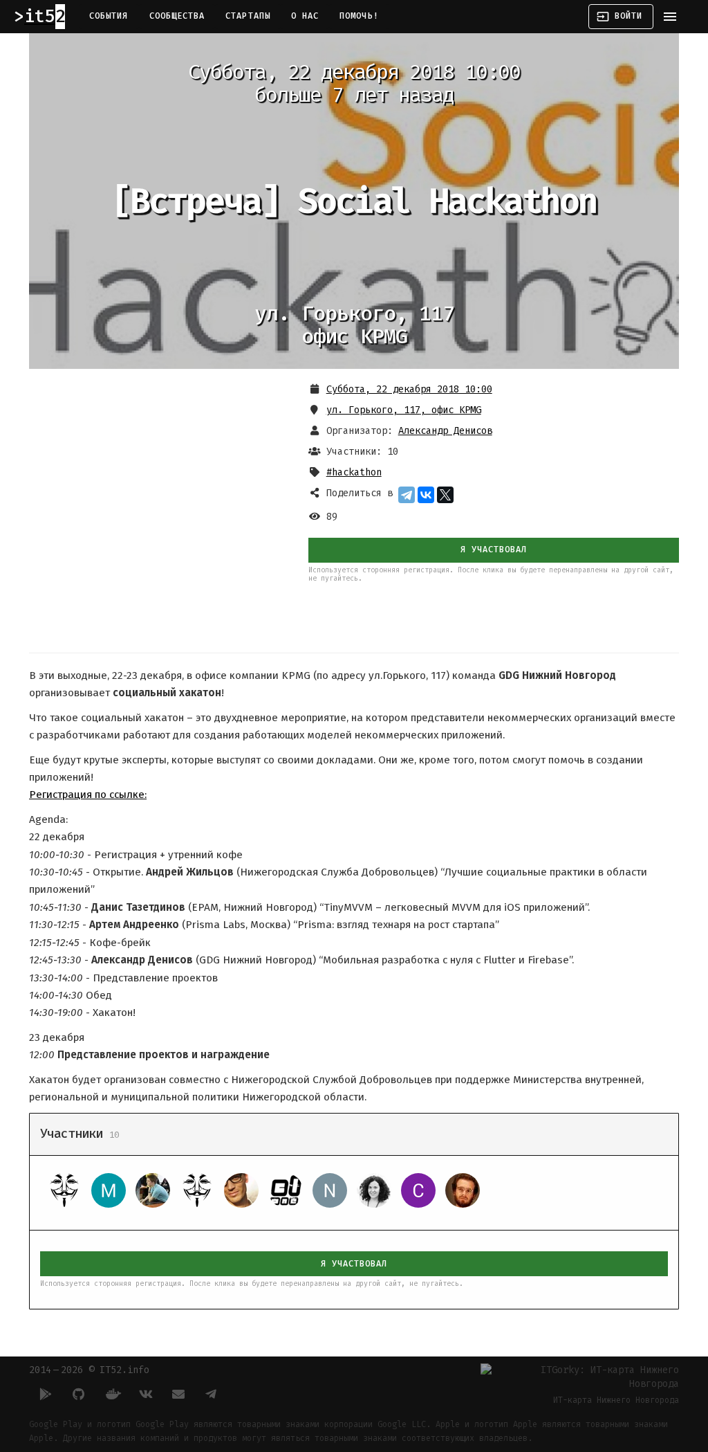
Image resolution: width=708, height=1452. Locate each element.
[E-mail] (178, 1393)
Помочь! (359, 16)
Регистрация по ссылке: (88, 794)
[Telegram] (406, 495)
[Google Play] (45, 1393)
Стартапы (247, 16)
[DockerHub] (112, 1393)
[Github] (78, 1393)
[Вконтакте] (145, 1393)
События (109, 16)
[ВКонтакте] (426, 495)
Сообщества (177, 16)
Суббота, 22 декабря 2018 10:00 (409, 389)
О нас (305, 16)
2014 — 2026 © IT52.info (89, 1370)
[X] (445, 495)
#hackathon (354, 472)
